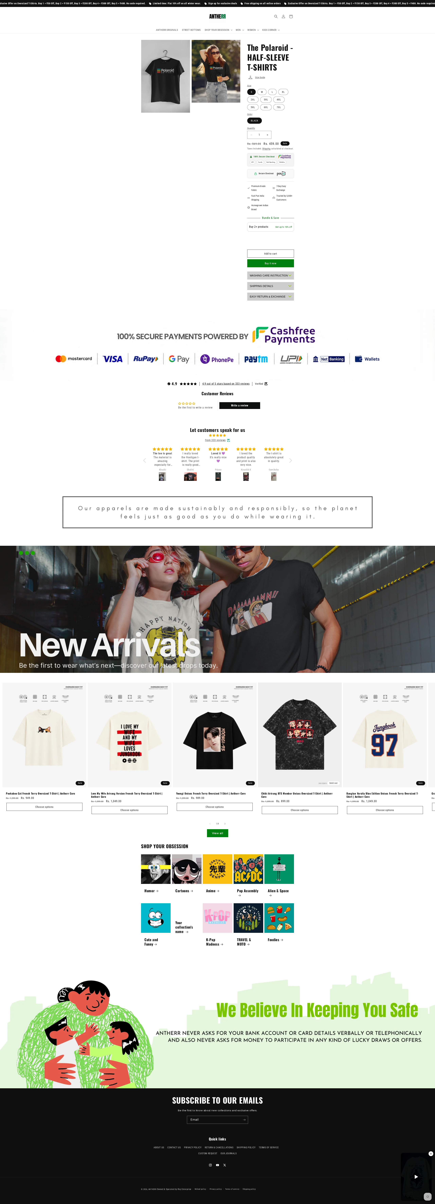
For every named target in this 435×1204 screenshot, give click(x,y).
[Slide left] (210, 823)
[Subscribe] (244, 1120)
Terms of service (232, 1189)
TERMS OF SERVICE (269, 1147)
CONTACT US (174, 1147)
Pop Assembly (247, 890)
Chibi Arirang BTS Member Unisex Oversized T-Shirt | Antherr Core (297, 795)
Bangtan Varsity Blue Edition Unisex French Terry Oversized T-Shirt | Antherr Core (382, 795)
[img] (217, 435)
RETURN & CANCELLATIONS (219, 1147)
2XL (253, 99)
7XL (279, 107)
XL (283, 92)
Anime (210, 890)
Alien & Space (278, 890)
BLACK (254, 120)
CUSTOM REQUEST (207, 1153)
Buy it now (270, 263)
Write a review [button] (239, 405)
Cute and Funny (151, 941)
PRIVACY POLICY (192, 1147)
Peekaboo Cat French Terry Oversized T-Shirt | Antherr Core (40, 793)
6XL (266, 107)
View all (217, 833)
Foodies (273, 939)
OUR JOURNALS (229, 1153)
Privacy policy (216, 1189)
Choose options (44, 806)
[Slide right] (225, 823)
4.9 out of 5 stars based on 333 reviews (225, 383)
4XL (279, 99)
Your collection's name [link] (184, 927)
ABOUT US (159, 1147)
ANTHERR (152, 1189)
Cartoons (182, 890)
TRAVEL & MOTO (244, 941)
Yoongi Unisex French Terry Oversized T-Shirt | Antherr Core (211, 793)
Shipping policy (249, 1189)
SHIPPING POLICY (246, 1147)
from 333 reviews (215, 440)
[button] (218, 29)
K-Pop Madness (212, 941)
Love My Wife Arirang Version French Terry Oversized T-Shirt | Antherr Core (126, 795)
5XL (253, 107)
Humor (149, 890)
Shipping (266, 148)
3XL (266, 99)
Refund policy (200, 1189)
